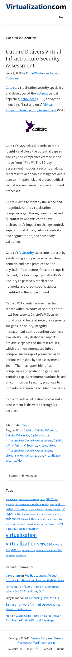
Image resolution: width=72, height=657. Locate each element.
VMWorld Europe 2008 (46, 550)
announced (28, 99)
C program (13, 575)
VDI (61, 524)
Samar (10, 604)
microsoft (13, 518)
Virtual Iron (32, 528)
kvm (53, 514)
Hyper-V (11, 514)
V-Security (26, 252)
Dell (52, 504)
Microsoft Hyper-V (30, 519)
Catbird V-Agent (45, 430)
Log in (51, 642)
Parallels (56, 519)
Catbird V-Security (17, 435)
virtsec (42, 445)
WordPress (39, 642)
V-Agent (42, 93)
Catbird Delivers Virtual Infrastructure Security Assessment (33, 58)
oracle (48, 519)
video (8, 528)
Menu (62, 17)
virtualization (34, 455)
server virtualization (27, 524)
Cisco (42, 499)
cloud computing (40, 504)
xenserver (10, 555)
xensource (21, 555)
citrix (49, 499)
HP (63, 509)
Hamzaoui (12, 587)
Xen (59, 550)
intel (39, 514)
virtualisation (15, 455)
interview (46, 514)
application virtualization (28, 499)
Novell (43, 519)
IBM (18, 514)
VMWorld (16, 550)
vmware (45, 544)
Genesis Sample (40, 638)
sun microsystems (50, 524)
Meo (8, 616)
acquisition (11, 499)
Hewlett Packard (53, 509)
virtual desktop (19, 528)
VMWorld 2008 (28, 550)
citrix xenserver (22, 504)
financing (33, 509)
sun (38, 524)
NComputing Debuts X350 (42, 598)
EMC (26, 509)
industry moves (28, 514)
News (25, 425)
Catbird (11, 87)
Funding (41, 509)
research (13, 524)
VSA (19, 460)
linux (58, 514)
